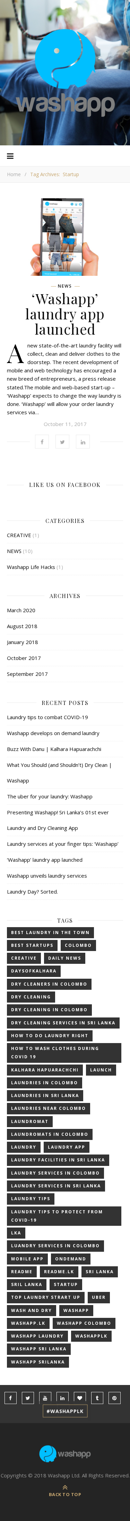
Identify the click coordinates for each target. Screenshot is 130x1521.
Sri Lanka (100, 1272)
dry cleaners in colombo (49, 984)
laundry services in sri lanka (56, 1186)
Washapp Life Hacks (31, 566)
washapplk (91, 1336)
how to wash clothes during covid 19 (55, 1052)
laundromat (30, 1121)
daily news (64, 958)
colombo (78, 945)
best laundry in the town (50, 932)
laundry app (66, 1147)
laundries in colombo (44, 1083)
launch (101, 1070)
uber (99, 1297)
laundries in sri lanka (45, 1095)
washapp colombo (84, 1323)
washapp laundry (37, 1336)
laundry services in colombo (55, 1173)
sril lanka (26, 1284)
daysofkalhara (34, 971)
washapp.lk (28, 1323)
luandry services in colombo (55, 1246)
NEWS (65, 286)
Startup (66, 1284)
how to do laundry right (49, 1036)
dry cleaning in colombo (49, 1010)
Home (14, 174)
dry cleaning (31, 997)
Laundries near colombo (48, 1108)
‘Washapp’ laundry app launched (65, 313)
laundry (23, 1147)
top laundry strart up (45, 1297)
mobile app (27, 1259)
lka (16, 1233)
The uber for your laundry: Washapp (50, 796)
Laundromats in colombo (49, 1134)
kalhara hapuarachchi (45, 1070)
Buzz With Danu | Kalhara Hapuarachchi (54, 748)
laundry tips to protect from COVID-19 (57, 1216)
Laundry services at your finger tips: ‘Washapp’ (63, 843)
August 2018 (22, 626)
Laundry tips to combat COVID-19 (47, 717)
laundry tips (30, 1199)
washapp (76, 1310)
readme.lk (59, 1272)
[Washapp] (65, 73)
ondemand (70, 1259)
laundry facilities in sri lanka (58, 1160)
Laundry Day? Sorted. (32, 891)
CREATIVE (19, 535)
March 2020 (21, 610)
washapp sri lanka (39, 1349)
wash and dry (31, 1310)
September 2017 (27, 673)
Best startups (32, 945)
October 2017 (24, 657)
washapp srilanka (38, 1362)
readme (22, 1272)
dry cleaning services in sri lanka (63, 1023)
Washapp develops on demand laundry (53, 733)
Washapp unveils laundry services (47, 875)
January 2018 (22, 642)
